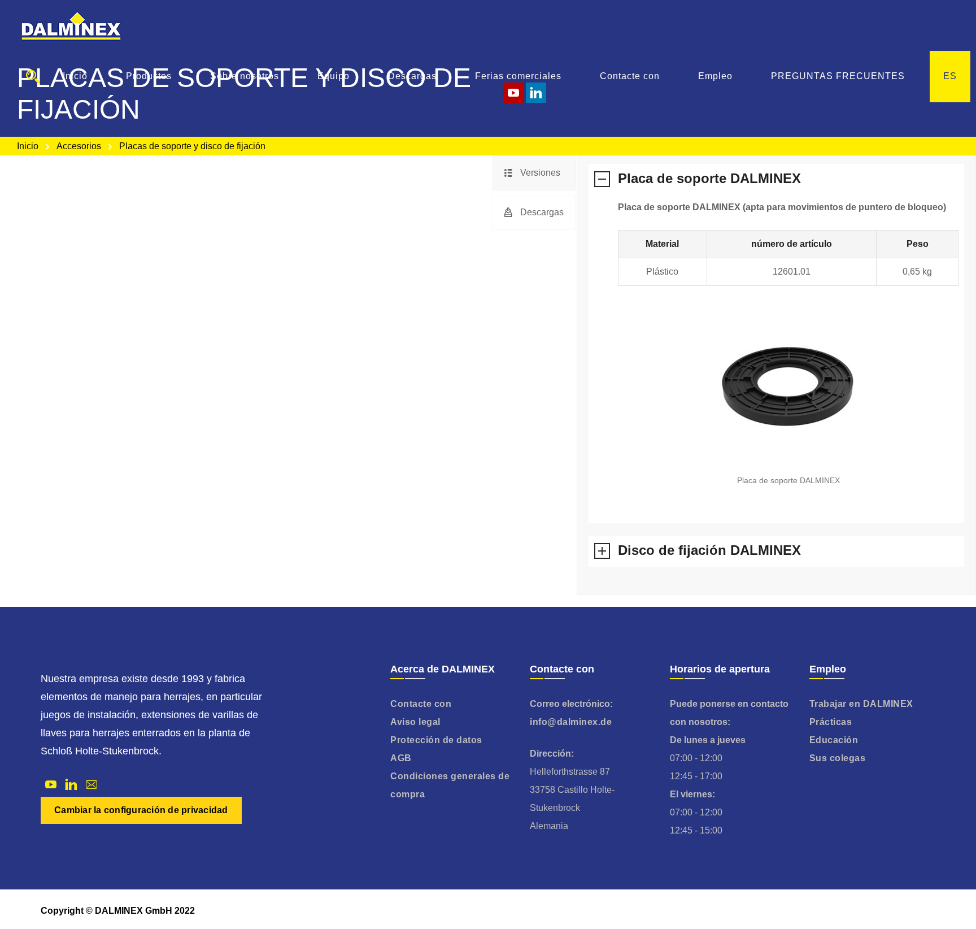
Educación (834, 740)
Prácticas (830, 722)
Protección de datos (436, 740)
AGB (401, 758)
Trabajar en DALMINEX (861, 704)
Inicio (27, 146)
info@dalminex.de (571, 722)
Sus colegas (837, 758)
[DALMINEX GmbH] (71, 25)
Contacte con (420, 704)
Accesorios (78, 146)
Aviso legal (415, 722)
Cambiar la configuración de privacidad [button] (141, 810)
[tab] (534, 172)
